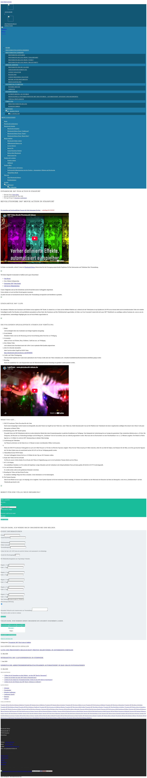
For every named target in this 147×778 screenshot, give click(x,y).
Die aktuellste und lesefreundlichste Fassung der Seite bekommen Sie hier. (20, 210)
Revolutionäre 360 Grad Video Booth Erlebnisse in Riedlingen (79, 717)
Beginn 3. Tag (4, 579)
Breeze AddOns (8, 138)
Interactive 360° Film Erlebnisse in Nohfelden (13, 713)
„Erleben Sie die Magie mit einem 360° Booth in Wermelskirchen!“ (20, 677)
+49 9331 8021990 (8, 12)
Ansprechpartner (5, 537)
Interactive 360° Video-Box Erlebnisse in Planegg (32, 713)
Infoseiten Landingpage (20, 198)
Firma (2, 535)
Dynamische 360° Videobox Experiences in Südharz (11, 709)
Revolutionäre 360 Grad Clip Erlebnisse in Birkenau (126, 715)
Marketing (6, 696)
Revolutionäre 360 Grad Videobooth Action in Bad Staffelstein (27, 717)
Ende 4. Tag (4, 589)
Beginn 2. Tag (4, 572)
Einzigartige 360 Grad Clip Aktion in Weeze (50, 709)
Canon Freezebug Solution (14, 150)
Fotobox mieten (11, 160)
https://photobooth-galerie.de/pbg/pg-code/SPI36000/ (18, 353)
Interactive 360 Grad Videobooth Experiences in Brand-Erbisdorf (70, 711)
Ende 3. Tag (4, 582)
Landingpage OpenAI (9, 694)
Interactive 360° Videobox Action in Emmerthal (111, 713)
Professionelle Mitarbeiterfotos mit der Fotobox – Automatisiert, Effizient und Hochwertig (31, 170)
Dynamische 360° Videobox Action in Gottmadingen (135, 707)
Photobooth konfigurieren (11, 123)
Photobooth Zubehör (9, 126)
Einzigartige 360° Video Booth (12, 283)
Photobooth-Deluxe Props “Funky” (16, 133)
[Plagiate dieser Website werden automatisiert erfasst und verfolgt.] (42, 771)
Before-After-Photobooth (14, 153)
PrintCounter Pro (11, 155)
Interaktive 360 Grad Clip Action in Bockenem (130, 713)
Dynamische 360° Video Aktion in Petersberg (94, 707)
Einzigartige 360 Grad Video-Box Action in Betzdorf (90, 709)
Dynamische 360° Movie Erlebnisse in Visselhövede (29, 707)
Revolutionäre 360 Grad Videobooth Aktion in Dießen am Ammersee (53, 717)
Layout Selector (11, 145)
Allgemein (6, 688)
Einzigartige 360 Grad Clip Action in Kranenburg (31, 709)
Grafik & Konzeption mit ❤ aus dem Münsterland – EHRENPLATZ (39, 776)
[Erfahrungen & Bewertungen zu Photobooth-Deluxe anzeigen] (16, 771)
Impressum (3, 764)
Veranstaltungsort (5, 547)
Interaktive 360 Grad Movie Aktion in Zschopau (24, 715)
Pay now (3, 516)
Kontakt (6, 182)
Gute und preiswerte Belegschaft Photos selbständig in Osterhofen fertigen (37, 650)
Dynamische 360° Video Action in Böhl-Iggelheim (75, 707)
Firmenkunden (7, 690)
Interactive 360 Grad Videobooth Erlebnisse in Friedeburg (45, 711)
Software (6, 698)
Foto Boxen (7, 278)
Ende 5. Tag (4, 597)
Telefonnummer (5, 542)
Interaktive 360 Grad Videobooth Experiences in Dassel (67, 715)
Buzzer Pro (10, 148)
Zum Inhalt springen (6, 2)
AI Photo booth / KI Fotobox (15, 167)
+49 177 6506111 (9, 744)
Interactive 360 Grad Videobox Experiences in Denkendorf (118, 711)
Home (5, 121)
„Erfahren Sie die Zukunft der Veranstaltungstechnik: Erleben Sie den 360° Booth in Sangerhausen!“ (28, 679)
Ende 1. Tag (4, 567)
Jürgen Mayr (15, 194)
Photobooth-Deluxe (29, 267)
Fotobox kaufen (4, 755)
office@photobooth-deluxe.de (11, 23)
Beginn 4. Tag (4, 587)
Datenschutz (3, 762)
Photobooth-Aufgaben (13, 128)
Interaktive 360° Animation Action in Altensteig (87, 715)
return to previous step (7, 638)
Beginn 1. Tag (4, 565)
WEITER (3, 616)
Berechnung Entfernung (7, 601)
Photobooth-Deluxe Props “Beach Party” (18, 136)
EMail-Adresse (5, 545)
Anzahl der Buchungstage (8, 555)
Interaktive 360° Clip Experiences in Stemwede (22, 657)
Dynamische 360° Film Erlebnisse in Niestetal (10, 707)
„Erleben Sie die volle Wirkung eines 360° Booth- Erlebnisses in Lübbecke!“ (22, 681)
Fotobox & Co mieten (10, 158)
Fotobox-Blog (7, 165)
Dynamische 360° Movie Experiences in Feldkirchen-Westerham (52, 707)
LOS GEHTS (4, 519)
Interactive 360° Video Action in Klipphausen (51, 713)
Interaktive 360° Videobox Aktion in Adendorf (106, 715)
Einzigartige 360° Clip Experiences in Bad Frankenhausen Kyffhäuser (115, 709)
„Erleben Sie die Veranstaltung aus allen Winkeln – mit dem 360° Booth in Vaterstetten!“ (25, 675)
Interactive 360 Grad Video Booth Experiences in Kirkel (95, 711)
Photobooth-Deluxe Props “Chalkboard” (18, 131)
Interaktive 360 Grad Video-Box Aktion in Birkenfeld (45, 715)
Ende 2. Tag (4, 575)
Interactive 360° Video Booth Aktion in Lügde (92, 713)
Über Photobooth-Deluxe (14, 177)
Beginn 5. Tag (4, 594)
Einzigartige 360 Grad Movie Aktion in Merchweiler (69, 709)
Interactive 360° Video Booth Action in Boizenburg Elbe (72, 713)
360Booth (10, 163)
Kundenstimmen (11, 180)
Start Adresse (4, 599)
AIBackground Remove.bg (14, 143)
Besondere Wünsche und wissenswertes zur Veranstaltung (16, 610)
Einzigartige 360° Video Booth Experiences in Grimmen (23, 711)
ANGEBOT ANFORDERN (8, 635)
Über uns (6, 175)
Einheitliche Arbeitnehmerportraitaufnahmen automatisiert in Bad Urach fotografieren (43, 665)
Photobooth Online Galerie (14, 141)
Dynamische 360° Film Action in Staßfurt (20, 642)
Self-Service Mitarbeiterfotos (11, 286)
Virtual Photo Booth (12, 172)
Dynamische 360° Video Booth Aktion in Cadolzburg (114, 707)
